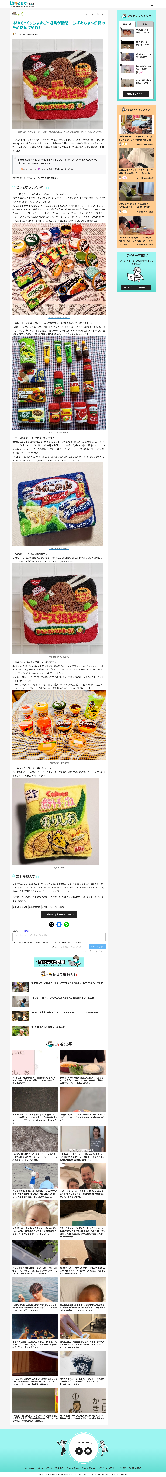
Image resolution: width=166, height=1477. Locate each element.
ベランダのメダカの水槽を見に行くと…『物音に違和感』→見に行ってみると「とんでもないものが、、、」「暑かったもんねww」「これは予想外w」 (34, 1270)
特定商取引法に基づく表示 (130, 1468)
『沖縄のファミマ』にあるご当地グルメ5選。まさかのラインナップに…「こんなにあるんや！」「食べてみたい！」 (82, 1117)
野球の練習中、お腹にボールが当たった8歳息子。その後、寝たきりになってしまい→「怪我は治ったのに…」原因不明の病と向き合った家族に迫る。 (35, 1194)
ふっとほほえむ (21, 907)
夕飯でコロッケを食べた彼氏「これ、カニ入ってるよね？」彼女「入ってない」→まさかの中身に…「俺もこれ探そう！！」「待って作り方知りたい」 (82, 1080)
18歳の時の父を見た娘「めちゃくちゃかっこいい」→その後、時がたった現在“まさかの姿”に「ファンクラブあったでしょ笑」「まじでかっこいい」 (35, 1307)
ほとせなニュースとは (34, 1468)
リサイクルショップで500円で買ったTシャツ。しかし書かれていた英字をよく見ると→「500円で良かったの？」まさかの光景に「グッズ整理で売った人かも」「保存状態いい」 (82, 1232)
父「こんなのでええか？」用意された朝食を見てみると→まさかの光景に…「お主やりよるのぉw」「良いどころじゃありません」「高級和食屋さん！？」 (34, 1381)
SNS (145, 23)
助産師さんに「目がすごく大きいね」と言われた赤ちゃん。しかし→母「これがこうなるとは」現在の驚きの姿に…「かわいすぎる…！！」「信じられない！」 (34, 1231)
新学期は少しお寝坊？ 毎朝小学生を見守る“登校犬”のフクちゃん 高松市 (67, 983)
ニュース (127, 23)
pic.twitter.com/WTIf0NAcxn (34, 163)
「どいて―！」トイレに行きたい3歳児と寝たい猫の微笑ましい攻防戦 (62, 997)
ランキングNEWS (89, 1468)
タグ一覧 (48, 1468)
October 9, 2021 (64, 168)
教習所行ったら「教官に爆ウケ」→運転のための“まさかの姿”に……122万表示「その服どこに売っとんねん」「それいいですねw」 (82, 1270)
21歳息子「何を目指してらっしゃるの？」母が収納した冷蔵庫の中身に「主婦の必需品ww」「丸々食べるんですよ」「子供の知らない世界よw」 (35, 1418)
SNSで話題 (35, 907)
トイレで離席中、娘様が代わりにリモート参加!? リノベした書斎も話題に (66, 1012)
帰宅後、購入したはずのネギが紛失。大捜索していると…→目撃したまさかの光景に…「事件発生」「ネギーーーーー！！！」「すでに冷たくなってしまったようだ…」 (34, 1118)
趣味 (45, 907)
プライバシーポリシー (107, 1468)
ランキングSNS (73, 1468)
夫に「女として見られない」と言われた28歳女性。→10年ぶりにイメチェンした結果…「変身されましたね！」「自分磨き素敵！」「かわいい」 (82, 1157)
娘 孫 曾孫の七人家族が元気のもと (48, 1026)
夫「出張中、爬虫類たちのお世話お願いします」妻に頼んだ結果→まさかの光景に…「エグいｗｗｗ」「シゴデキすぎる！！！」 (34, 1080)
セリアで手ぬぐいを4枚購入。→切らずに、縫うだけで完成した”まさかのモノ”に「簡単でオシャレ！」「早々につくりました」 (82, 1381)
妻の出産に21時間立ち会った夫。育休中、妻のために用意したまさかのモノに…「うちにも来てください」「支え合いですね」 (82, 1344)
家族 (62, 907)
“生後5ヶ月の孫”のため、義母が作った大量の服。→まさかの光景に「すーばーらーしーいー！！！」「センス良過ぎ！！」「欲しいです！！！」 (34, 1157)
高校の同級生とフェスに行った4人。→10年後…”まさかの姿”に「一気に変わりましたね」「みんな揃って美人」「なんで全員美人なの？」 (35, 1344)
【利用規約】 (59, 1468)
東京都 (54, 907)
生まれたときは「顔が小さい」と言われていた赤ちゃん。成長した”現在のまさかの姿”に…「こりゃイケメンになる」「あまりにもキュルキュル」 (82, 1307)
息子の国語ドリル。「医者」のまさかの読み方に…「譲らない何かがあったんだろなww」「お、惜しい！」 (82, 1417)
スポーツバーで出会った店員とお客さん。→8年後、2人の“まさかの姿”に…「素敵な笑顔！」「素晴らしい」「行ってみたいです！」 (82, 1194)
